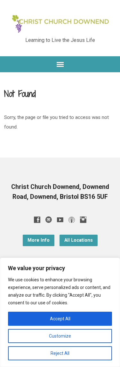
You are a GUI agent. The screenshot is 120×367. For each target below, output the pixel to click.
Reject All (60, 353)
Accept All (60, 318)
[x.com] (48, 219)
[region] (60, 312)
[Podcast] (71, 219)
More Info (39, 240)
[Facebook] (37, 219)
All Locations (78, 240)
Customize (60, 336)
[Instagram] (83, 219)
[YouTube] (60, 219)
